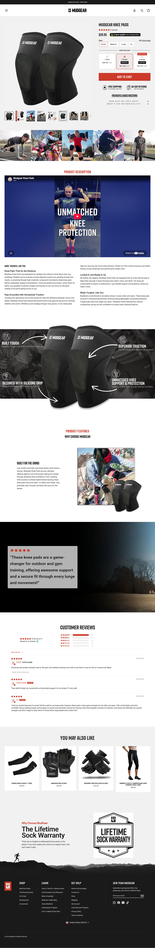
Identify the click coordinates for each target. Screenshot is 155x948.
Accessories (23, 904)
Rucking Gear (24, 900)
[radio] (107, 61)
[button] (104, 30)
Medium (113, 44)
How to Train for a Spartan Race (53, 888)
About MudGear (47, 904)
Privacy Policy (76, 911)
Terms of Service (77, 915)
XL (131, 44)
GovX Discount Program (79, 908)
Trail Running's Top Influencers (52, 892)
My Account (75, 904)
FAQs (73, 896)
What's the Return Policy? (124, 104)
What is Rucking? (48, 896)
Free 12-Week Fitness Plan (51, 911)
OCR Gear (22, 896)
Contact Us (75, 892)
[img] (16, 659)
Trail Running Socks (26, 892)
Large (123, 44)
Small (103, 44)
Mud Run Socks (24, 888)
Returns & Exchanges (78, 888)
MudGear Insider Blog (49, 900)
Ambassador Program (49, 908)
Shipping (74, 900)
